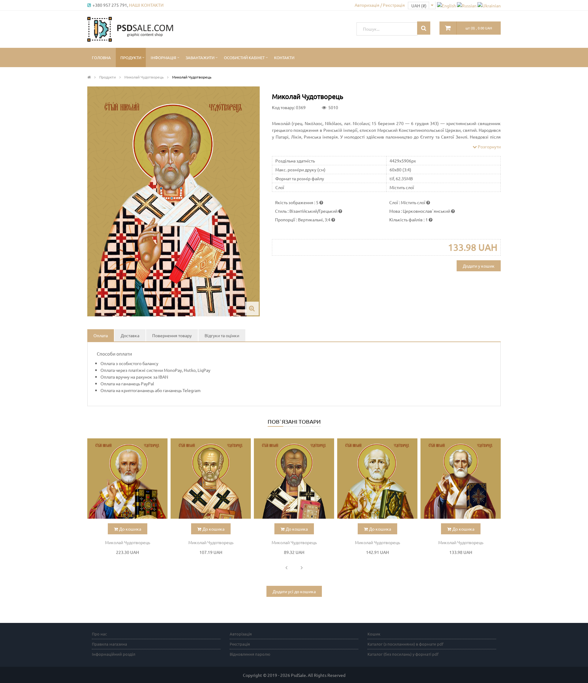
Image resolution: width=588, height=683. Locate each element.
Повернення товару (172, 335)
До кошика (130, 529)
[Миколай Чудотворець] (127, 478)
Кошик (374, 633)
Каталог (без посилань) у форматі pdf (403, 654)
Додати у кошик (479, 266)
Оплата (100, 335)
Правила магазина (109, 644)
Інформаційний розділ (113, 654)
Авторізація (241, 633)
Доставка (130, 335)
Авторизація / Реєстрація (380, 5)
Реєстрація (240, 644)
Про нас (99, 633)
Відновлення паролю (250, 654)
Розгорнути (489, 146)
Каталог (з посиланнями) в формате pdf (405, 644)
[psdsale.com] (130, 28)
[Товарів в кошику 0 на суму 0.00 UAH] (448, 28)
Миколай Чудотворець (127, 542)
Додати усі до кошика (294, 591)
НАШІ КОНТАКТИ (146, 5)
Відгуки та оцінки (222, 335)
